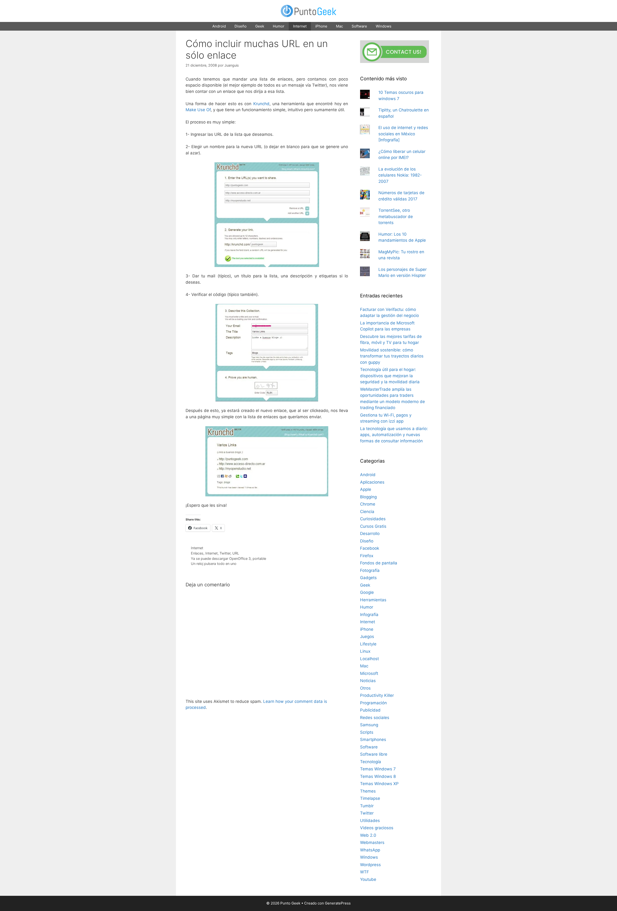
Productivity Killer (377, 695)
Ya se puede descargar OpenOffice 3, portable (228, 558)
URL (235, 553)
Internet (300, 26)
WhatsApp (370, 850)
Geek (259, 26)
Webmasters (372, 842)
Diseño (241, 26)
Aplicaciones (372, 482)
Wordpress (370, 864)
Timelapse (370, 798)
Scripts (366, 732)
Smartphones (373, 739)
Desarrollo (370, 533)
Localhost (369, 658)
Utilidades (370, 820)
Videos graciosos (376, 827)
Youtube (368, 879)
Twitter (225, 553)
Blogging (368, 496)
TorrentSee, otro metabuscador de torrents (395, 216)
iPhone (321, 26)
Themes (368, 791)
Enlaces (197, 553)
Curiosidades (373, 518)
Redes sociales (374, 717)
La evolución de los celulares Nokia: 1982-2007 (400, 175)
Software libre (373, 754)
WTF (364, 872)
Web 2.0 (368, 835)
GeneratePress (338, 903)
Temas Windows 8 (378, 776)
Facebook (369, 548)
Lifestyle (368, 644)
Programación (373, 702)
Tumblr (367, 805)
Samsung (369, 724)
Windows (383, 26)
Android (219, 26)
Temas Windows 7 (378, 769)
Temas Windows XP (379, 783)
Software (359, 26)
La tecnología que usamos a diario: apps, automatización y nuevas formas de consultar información (394, 434)
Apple (365, 489)
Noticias (368, 680)
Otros (365, 688)
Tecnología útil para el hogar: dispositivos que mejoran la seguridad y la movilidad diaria (390, 375)
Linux (365, 651)
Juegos (367, 636)
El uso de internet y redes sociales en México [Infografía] (403, 133)
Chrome (367, 504)
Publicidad (370, 710)
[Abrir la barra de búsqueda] (402, 26)
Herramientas (373, 599)
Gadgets (368, 577)
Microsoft (369, 673)
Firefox (366, 555)
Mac (339, 26)
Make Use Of (198, 109)
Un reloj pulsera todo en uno (213, 564)
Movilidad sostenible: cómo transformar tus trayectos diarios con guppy (391, 356)
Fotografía (370, 570)
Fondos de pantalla (378, 563)
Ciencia (367, 511)
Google (367, 592)
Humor (278, 26)
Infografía (369, 614)
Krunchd (261, 103)
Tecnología (370, 761)
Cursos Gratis (373, 526)
